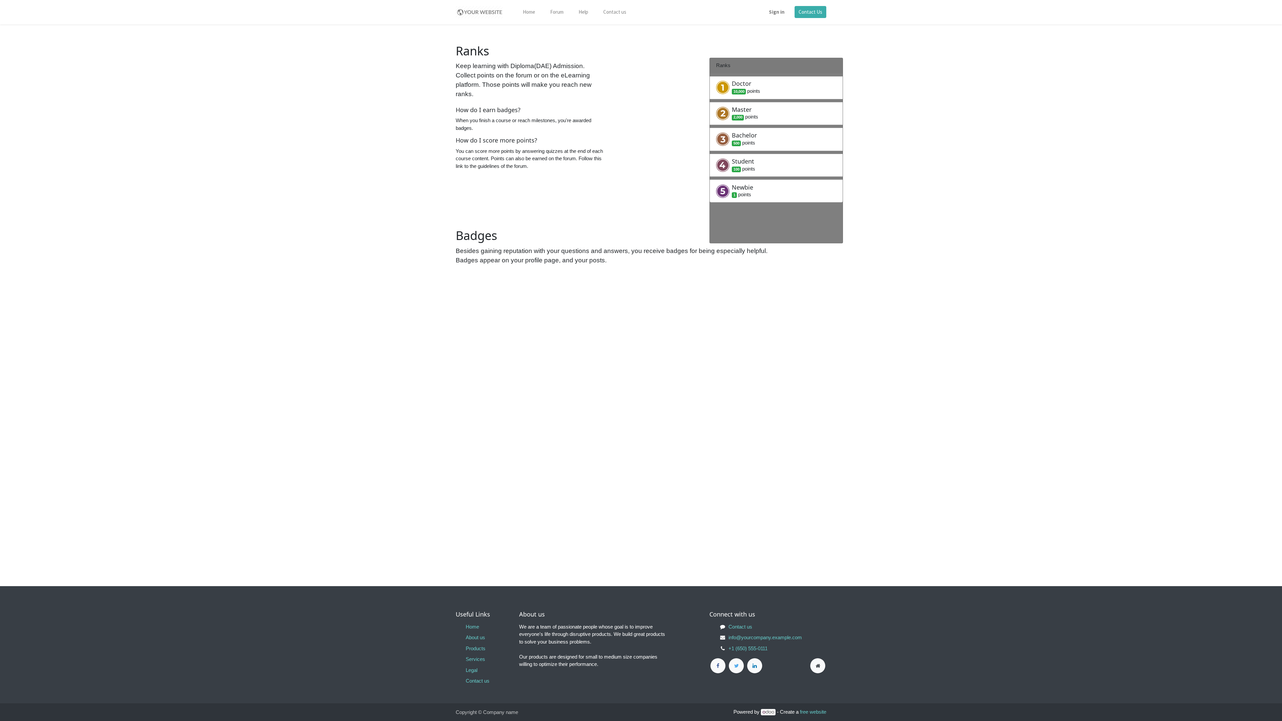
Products (475, 648)
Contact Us (810, 12)
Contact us (477, 681)
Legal (471, 670)
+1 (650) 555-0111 (748, 648)
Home (472, 627)
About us (475, 637)
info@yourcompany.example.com (765, 637)
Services (475, 659)
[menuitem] (529, 12)
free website (813, 712)
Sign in (777, 12)
